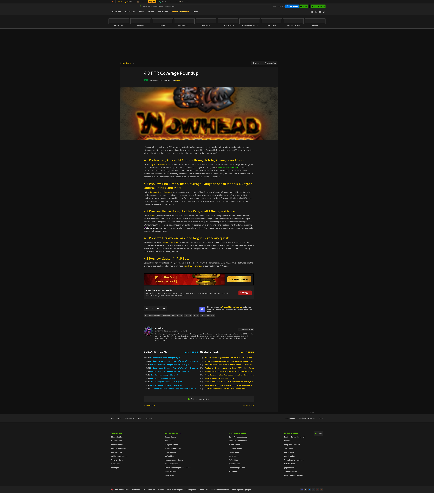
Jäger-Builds (289, 468)
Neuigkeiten (116, 12)
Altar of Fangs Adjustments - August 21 (166, 385)
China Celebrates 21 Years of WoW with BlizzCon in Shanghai (229, 382)
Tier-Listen (169, 475)
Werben (161, 490)
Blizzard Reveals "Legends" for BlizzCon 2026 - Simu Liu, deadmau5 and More (229, 358)
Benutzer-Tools (138, 490)
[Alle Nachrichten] (112, 1)
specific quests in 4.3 (170, 242)
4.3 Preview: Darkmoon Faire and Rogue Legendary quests (186, 237)
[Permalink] (164, 308)
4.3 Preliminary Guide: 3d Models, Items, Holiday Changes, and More (194, 160)
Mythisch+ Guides (118, 448)
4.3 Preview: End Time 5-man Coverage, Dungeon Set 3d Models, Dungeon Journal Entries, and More (198, 185)
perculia (178, 80)
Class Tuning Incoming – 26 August (164, 375)
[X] (305, 489)
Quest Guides (170, 452)
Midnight (115, 468)
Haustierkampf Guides (174, 460)
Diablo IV (182, 2)
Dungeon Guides (171, 445)
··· (170, 2)
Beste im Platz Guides (238, 441)
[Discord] (301, 489)
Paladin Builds (290, 464)
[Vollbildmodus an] (312, 12)
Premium (204, 490)
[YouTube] (317, 489)
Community (163, 12)
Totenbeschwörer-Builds (294, 460)
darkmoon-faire (154, 315)
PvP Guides (233, 460)
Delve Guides (116, 441)
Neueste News (209, 351)
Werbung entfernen (181, 12)
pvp (190, 315)
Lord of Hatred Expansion (294, 437)
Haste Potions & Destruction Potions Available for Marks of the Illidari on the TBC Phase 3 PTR (229, 365)
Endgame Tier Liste (292, 445)
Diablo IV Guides (291, 433)
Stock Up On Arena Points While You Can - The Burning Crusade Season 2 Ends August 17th (229, 385)
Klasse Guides (117, 437)
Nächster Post (248, 405)
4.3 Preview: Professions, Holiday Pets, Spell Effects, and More (189, 211)
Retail (130, 2)
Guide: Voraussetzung (238, 437)
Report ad (311, 412)
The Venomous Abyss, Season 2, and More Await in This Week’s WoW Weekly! (174, 389)
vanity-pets (211, 315)
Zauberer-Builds (290, 471)
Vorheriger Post (149, 405)
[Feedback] (320, 12)
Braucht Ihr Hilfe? (122, 490)
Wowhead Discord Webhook (232, 307)
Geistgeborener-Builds (293, 475)
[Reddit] (158, 308)
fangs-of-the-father (168, 315)
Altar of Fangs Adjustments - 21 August (166, 382)
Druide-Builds (289, 456)
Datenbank (130, 12)
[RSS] (321, 489)
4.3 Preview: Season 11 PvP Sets (166, 258)
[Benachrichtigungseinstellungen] (316, 12)
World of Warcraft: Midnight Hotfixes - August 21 (170, 372)
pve (186, 315)
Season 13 (288, 441)
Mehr (321, 418)
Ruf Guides (169, 456)
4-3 (146, 315)
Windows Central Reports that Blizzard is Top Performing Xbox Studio (229, 372)
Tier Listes (288, 448)
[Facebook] (152, 308)
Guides (151, 12)
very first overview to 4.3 (160, 164)
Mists (164, 2)
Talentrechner (117, 460)
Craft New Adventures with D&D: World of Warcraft (225, 389)
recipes (196, 315)
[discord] (202, 309)
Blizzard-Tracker (156, 351)
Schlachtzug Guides (119, 456)
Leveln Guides (117, 445)
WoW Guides (116, 433)
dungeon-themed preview (161, 192)
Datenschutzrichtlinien (219, 490)
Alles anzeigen (191, 352)
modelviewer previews (193, 266)
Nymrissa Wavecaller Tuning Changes (165, 358)
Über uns (151, 490)
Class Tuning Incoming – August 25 (164, 378)
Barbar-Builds (289, 452)
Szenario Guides (171, 464)
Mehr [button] (195, 12)
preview (153, 215)
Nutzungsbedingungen (241, 490)
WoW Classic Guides (237, 433)
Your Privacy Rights (175, 490)
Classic (143, 2)
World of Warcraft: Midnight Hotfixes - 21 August (170, 365)
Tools (140, 418)
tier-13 (203, 315)
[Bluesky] (147, 308)
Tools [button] (141, 12)
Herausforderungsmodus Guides (178, 468)
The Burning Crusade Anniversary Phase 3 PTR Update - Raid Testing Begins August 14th (229, 368)
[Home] (122, 6)
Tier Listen (115, 464)
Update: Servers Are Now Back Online (219, 378)
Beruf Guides (116, 452)
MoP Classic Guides (173, 433)
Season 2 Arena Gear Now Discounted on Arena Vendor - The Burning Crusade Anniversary (229, 361)
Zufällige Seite (191, 490)
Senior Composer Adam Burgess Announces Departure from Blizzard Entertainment (229, 375)
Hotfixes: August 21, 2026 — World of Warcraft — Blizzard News (174, 361)
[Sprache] (324, 12)
